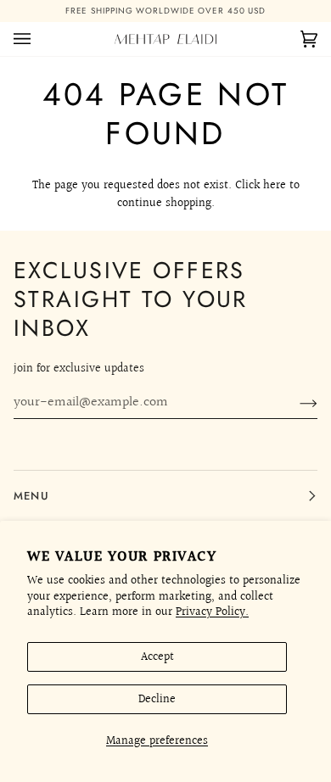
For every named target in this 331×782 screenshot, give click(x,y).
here (274, 172)
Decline (157, 699)
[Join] (294, 402)
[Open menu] (39, 25)
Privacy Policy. (212, 612)
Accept (157, 657)
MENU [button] (31, 496)
